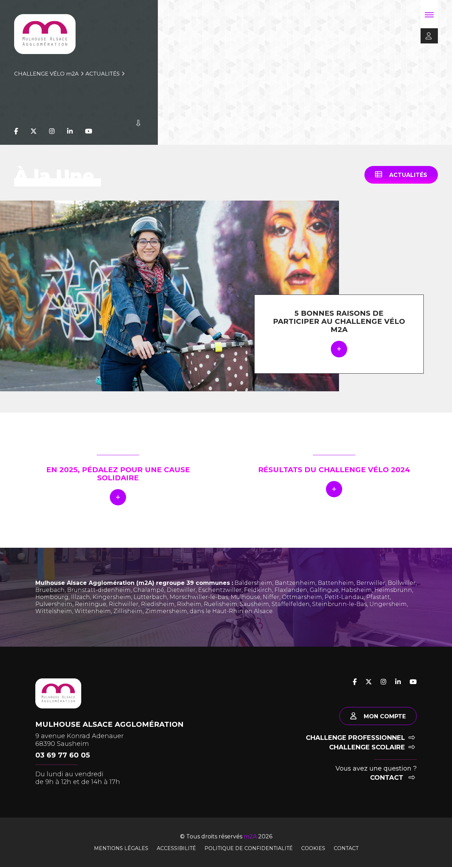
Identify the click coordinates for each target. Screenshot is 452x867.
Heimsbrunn (393, 590)
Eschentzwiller (220, 590)
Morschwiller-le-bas (199, 597)
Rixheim (189, 604)
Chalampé (148, 590)
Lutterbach (150, 597)
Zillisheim (128, 611)
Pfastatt (378, 597)
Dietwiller (181, 590)
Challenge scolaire (367, 747)
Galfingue (324, 590)
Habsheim (356, 590)
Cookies (313, 848)
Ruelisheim (220, 604)
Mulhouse (245, 597)
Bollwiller (402, 583)
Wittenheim (93, 611)
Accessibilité (176, 848)
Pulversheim (53, 604)
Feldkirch (258, 590)
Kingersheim (112, 597)
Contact (387, 778)
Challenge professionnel (355, 738)
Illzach (80, 597)
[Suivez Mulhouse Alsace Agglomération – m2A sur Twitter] (33, 131)
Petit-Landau (344, 597)
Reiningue (90, 604)
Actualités (102, 73)
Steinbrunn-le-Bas (339, 604)
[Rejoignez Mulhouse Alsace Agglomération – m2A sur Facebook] (16, 131)
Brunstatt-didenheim (99, 590)
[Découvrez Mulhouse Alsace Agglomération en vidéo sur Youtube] (88, 131)
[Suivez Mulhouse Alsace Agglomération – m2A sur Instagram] (52, 131)
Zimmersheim (166, 611)
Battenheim (336, 583)
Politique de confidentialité (248, 848)
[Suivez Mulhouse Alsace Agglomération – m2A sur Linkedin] (70, 131)
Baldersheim (253, 583)
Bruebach (50, 590)
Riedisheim (157, 604)
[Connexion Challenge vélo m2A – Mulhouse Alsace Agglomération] (426, 36)
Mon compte (385, 716)
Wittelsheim (53, 611)
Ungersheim (388, 604)
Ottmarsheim (302, 597)
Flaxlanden (290, 590)
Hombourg (52, 597)
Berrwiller (370, 583)
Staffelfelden (291, 604)
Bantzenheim (295, 583)
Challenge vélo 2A (46, 73)
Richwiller (123, 604)
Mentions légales (121, 848)
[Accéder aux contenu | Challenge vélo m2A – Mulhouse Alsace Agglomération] (138, 131)
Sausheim (254, 604)
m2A (250, 836)
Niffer (271, 597)
